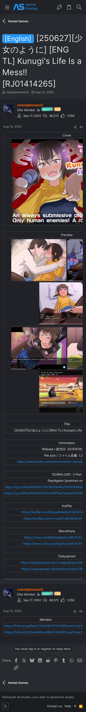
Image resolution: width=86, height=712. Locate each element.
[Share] (75, 127)
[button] (7, 7)
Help (68, 706)
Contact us (54, 706)
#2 (81, 611)
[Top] (75, 706)
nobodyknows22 (17, 92)
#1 (81, 127)
